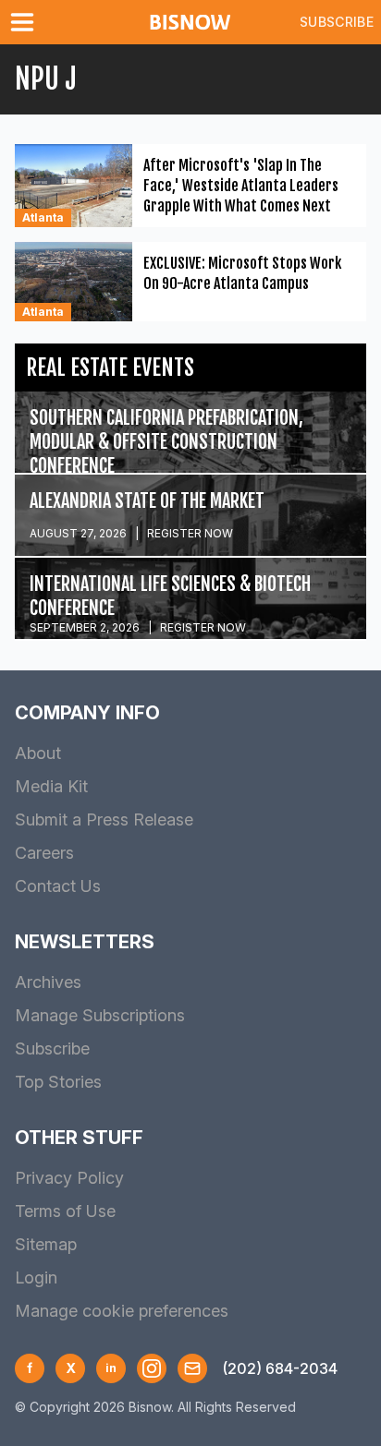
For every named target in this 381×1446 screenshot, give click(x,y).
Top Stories (58, 1081)
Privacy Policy (69, 1177)
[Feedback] (192, 1368)
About (38, 753)
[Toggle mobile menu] (25, 22)
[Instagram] (151, 1368)
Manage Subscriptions (100, 1015)
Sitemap (46, 1244)
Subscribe (337, 22)
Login (36, 1277)
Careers (44, 852)
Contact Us (58, 886)
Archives (48, 982)
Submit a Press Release (104, 819)
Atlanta (43, 217)
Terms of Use (65, 1211)
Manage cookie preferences (121, 1310)
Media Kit (51, 786)
